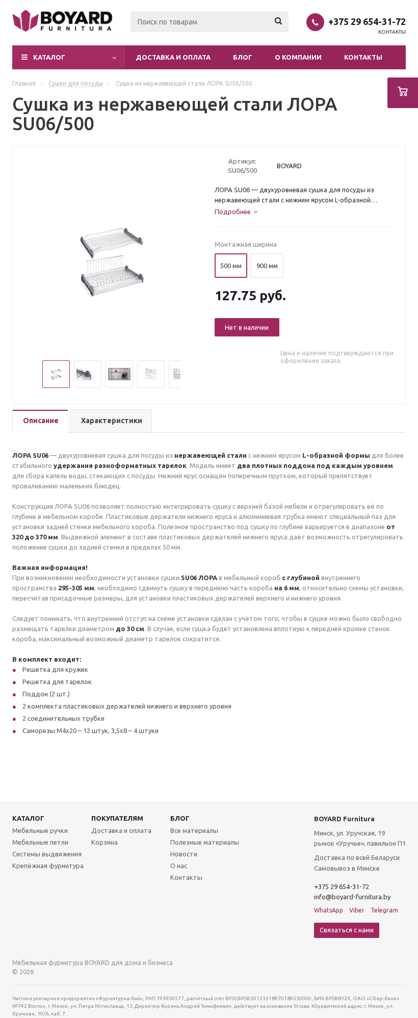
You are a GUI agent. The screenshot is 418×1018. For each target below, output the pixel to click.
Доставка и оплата (173, 57)
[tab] (40, 421)
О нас (178, 865)
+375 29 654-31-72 (367, 21)
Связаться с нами (347, 929)
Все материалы (194, 830)
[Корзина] (402, 92)
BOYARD (289, 165)
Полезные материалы (204, 842)
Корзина (104, 842)
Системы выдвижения (47, 853)
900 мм (267, 265)
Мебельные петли (40, 842)
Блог (242, 57)
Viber (356, 910)
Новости (183, 853)
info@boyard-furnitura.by (352, 896)
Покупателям (117, 818)
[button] (68, 57)
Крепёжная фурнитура (48, 865)
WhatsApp (328, 910)
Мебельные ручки (40, 830)
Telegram (384, 910)
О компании (298, 57)
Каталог (28, 818)
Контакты (392, 32)
